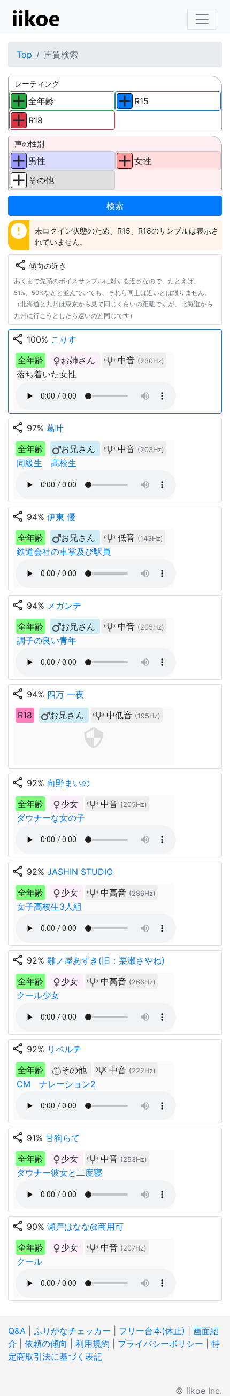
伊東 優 (61, 516)
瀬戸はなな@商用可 (85, 1226)
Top (24, 54)
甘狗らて (62, 1138)
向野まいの (68, 783)
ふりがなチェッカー (72, 1330)
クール (29, 1261)
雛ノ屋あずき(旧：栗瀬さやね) (106, 960)
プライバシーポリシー (160, 1343)
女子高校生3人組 (49, 906)
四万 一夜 (65, 694)
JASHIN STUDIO (80, 871)
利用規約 (92, 1343)
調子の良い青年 (46, 640)
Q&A (17, 1330)
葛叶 (55, 428)
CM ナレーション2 (56, 1084)
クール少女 (38, 995)
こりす (63, 339)
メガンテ (64, 605)
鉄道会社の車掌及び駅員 (64, 551)
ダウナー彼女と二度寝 (59, 1172)
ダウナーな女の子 (51, 817)
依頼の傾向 (46, 1343)
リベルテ (64, 1049)
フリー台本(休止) (152, 1330)
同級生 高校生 (46, 462)
